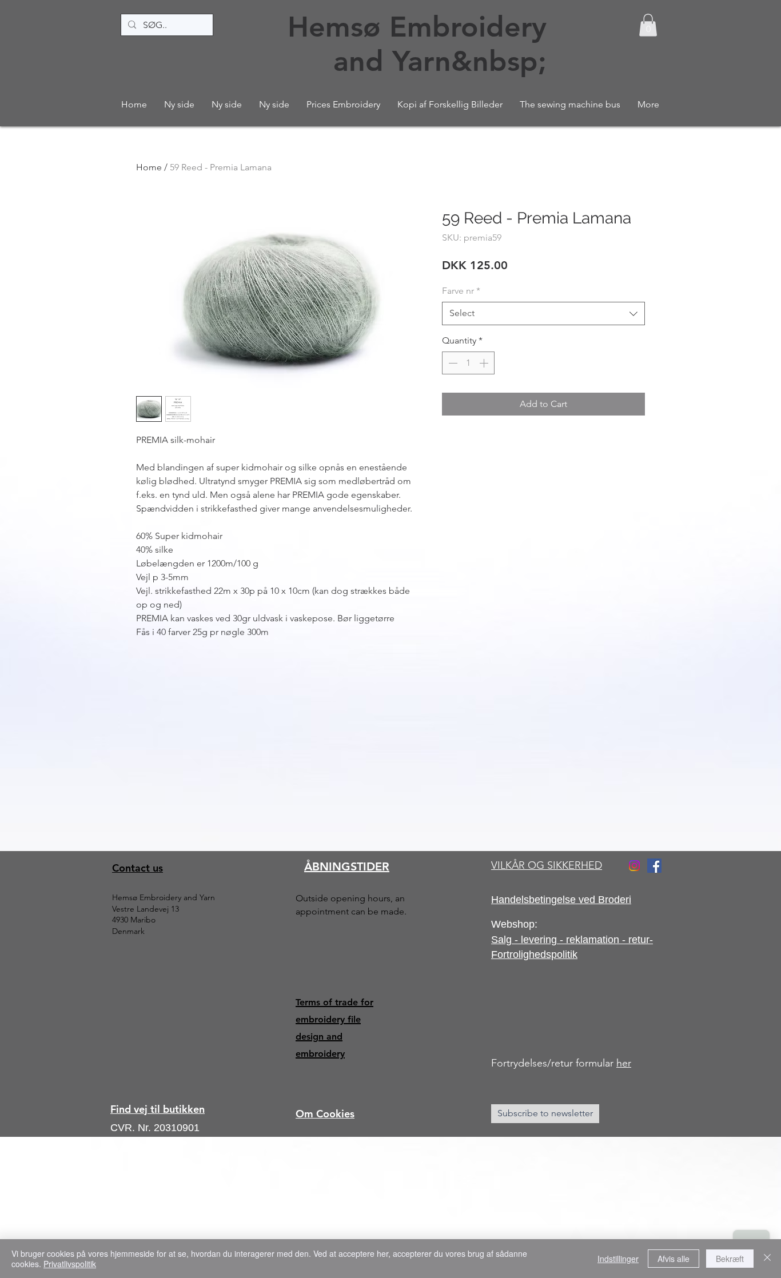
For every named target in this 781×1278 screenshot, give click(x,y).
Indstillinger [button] (618, 1258)
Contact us (137, 867)
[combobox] (543, 313)
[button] (648, 25)
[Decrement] (452, 363)
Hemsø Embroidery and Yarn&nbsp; (417, 44)
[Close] (767, 1258)
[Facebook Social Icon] (654, 865)
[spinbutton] (468, 363)
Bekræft (730, 1258)
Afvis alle (674, 1258)
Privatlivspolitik (69, 1263)
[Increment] (485, 363)
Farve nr (461, 290)
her (623, 1063)
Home (149, 167)
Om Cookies (325, 1113)
